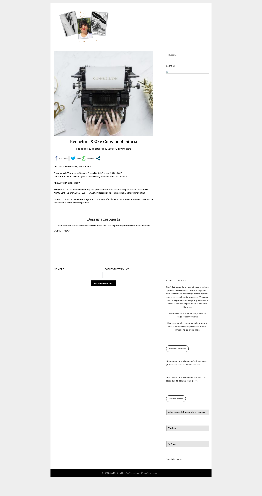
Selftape (172, 444)
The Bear (172, 428)
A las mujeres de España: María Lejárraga (186, 412)
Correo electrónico (117, 269)
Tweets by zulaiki (173, 459)
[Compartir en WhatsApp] (88, 158)
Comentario (62, 230)
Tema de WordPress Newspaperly (143, 473)
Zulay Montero (123, 148)
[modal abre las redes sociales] (98, 158)
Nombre (59, 269)
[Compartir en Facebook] (60, 158)
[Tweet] (76, 158)
